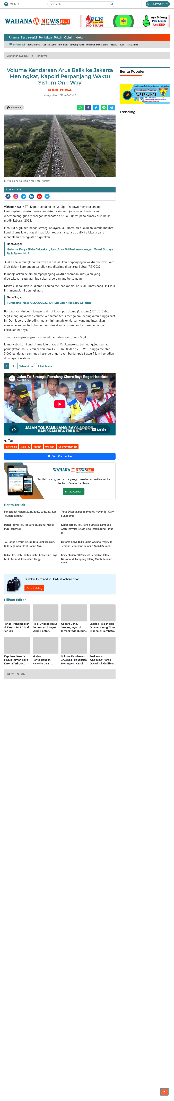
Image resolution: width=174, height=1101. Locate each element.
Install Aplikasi (73, 491)
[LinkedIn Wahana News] (31, 196)
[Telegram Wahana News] (47, 196)
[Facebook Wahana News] (8, 196)
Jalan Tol (25, 446)
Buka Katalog (34, 588)
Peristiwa (45, 37)
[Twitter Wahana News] (23, 196)
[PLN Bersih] (125, 20)
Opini (68, 37)
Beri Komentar (62, 456)
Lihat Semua (45, 366)
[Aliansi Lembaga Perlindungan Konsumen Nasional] (145, 93)
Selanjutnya (26, 366)
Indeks (78, 37)
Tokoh (58, 37)
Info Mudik (11, 446)
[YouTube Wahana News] (39, 196)
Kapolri (37, 446)
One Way (49, 446)
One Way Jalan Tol (67, 446)
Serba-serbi (29, 37)
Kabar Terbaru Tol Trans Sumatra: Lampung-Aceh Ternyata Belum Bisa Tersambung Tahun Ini (87, 529)
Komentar (16, 107)
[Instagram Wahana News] (15, 196)
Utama (14, 37)
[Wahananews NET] (38, 21)
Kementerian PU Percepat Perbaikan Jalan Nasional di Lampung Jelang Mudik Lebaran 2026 (86, 559)
